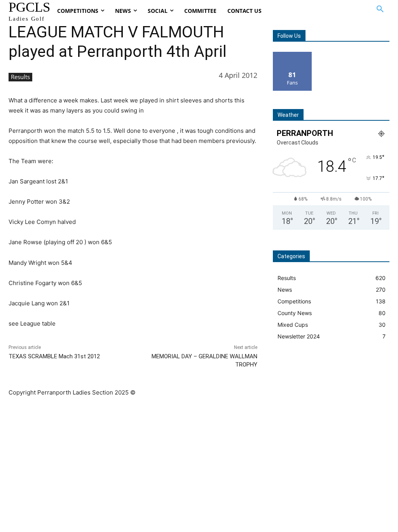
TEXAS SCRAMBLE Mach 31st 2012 (54, 356)
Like (292, 55)
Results (20, 77)
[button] (380, 9)
